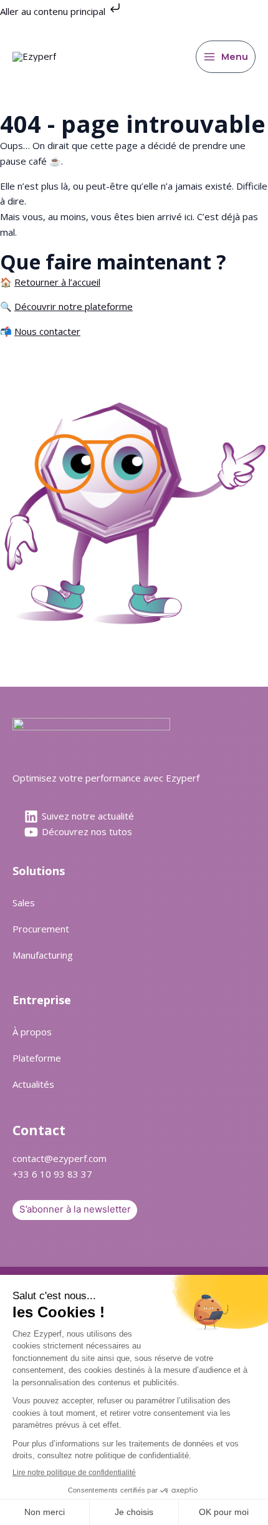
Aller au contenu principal (54, 11)
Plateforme (36, 1058)
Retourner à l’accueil (57, 282)
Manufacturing (42, 955)
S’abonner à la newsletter (75, 1209)
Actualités (33, 1084)
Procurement (40, 928)
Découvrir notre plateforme (73, 306)
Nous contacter (47, 331)
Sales (23, 902)
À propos (32, 1031)
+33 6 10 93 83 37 (52, 1174)
